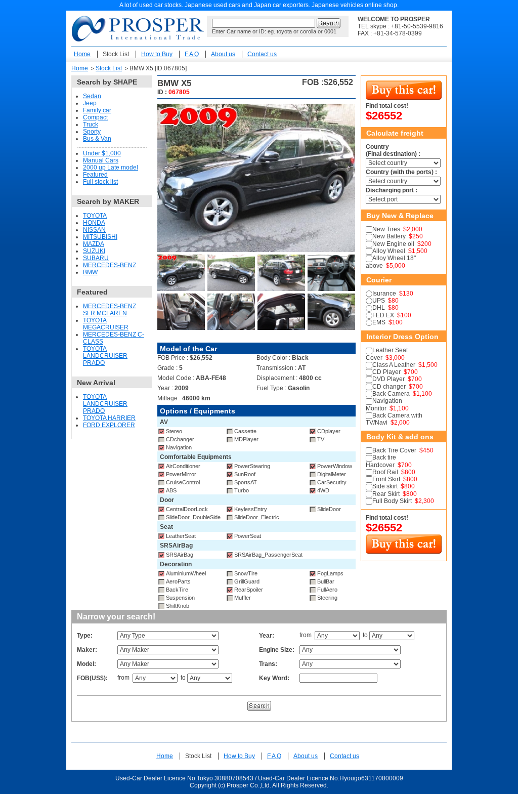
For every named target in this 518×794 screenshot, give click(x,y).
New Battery (389, 236)
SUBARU (96, 258)
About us (223, 54)
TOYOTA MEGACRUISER (105, 324)
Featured (95, 174)
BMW (90, 272)
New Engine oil (393, 243)
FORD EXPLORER (109, 425)
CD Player (386, 371)
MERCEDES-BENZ (109, 265)
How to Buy (156, 54)
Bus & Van (97, 138)
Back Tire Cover (394, 450)
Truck (90, 124)
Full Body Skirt (392, 501)
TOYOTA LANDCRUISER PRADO (105, 355)
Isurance (384, 293)
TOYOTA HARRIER (109, 418)
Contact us (262, 54)
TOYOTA (95, 215)
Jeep (90, 103)
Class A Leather (393, 364)
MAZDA (93, 243)
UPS (378, 300)
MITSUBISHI (100, 236)
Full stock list (100, 181)
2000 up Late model (110, 167)
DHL (378, 307)
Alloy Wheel (388, 251)
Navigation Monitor (384, 404)
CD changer (389, 386)
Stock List (116, 54)
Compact (95, 117)
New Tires (386, 229)
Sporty (92, 131)
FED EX (383, 315)
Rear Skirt (386, 493)
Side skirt (385, 486)
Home (82, 54)
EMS (378, 322)
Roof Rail (385, 472)
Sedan (92, 96)
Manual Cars (100, 160)
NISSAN (94, 229)
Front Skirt (386, 479)
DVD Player (388, 379)
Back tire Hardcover (381, 461)
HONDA (94, 222)
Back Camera (391, 393)
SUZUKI (94, 251)
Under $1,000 (102, 153)
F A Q (192, 54)
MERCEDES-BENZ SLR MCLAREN (109, 310)
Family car (97, 110)
